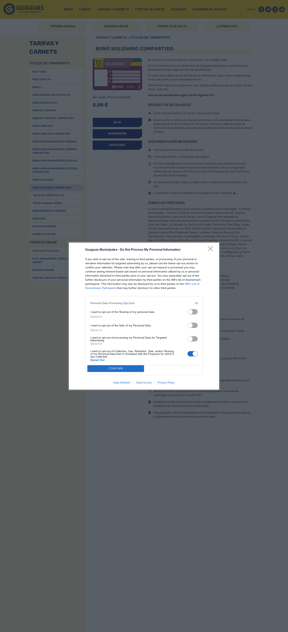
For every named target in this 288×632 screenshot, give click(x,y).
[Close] (212, 250)
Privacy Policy (166, 382)
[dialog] (144, 316)
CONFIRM (116, 368)
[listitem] (144, 303)
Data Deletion (121, 382)
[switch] (192, 311)
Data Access (144, 382)
